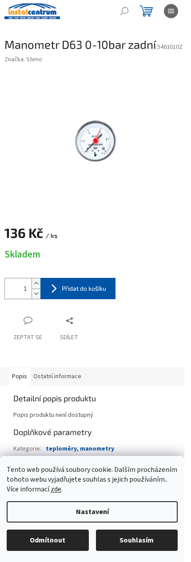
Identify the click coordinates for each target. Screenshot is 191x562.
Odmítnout (47, 540)
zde (56, 489)
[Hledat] (124, 11)
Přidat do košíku (84, 288)
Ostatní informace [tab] (57, 376)
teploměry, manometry (80, 448)
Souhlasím (136, 540)
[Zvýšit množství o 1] (36, 283)
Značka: (23, 59)
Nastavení (92, 512)
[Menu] (171, 11)
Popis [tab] (19, 376)
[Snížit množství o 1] (36, 294)
